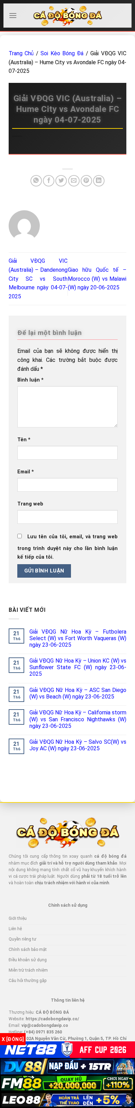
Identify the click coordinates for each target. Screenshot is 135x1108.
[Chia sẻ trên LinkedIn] (99, 180)
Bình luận (30, 380)
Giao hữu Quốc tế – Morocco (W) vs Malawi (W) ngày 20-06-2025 (97, 279)
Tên (23, 440)
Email (25, 472)
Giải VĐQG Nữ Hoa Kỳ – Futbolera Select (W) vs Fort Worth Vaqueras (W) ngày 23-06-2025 (77, 638)
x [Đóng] (13, 1039)
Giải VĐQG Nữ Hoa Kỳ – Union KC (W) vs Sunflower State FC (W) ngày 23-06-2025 (77, 667)
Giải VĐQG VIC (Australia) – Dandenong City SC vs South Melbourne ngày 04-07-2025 (38, 278)
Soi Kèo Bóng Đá (61, 53)
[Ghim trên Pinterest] (86, 180)
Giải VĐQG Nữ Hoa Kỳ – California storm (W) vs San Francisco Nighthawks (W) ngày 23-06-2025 (77, 719)
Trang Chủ (21, 53)
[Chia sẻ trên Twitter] (61, 180)
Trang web (30, 504)
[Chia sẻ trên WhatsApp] (36, 180)
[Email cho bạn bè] (74, 180)
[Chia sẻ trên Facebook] (48, 180)
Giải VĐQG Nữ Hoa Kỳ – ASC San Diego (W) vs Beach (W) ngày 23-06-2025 (77, 693)
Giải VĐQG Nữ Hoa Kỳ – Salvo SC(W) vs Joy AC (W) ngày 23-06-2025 (77, 745)
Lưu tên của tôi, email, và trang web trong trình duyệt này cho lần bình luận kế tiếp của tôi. (67, 547)
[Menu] (13, 15)
